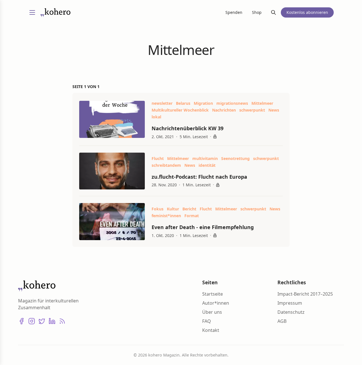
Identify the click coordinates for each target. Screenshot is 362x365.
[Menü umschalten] (32, 12)
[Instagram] (31, 321)
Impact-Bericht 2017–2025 (305, 294)
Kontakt (210, 330)
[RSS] (62, 321)
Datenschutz (291, 312)
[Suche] (273, 12)
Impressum (289, 303)
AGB (281, 321)
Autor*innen (215, 303)
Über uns (212, 312)
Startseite (212, 294)
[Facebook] (21, 321)
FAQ (206, 321)
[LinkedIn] (52, 321)
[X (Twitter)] (41, 321)
